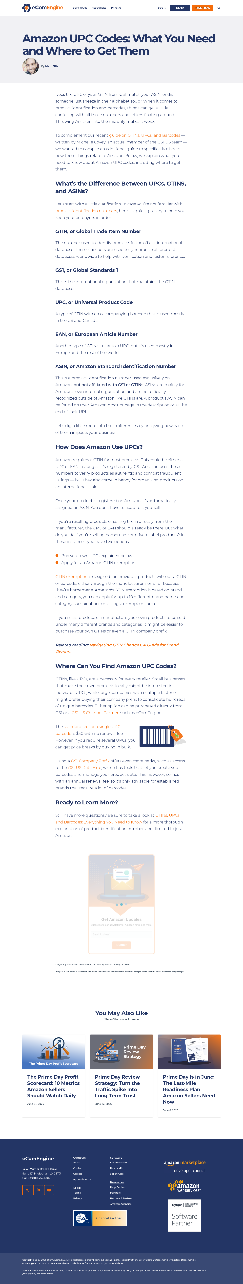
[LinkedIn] (38, 1190)
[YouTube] (49, 1190)
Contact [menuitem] (78, 1168)
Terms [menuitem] (77, 1192)
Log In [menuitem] (162, 7)
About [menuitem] (77, 1162)
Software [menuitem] (80, 7)
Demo (180, 7)
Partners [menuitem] (115, 1192)
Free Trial (203, 7)
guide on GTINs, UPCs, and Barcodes (144, 135)
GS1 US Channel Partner (95, 712)
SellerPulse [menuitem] (117, 1173)
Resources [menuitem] (99, 7)
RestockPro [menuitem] (117, 1168)
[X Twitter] (27, 1190)
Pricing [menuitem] (116, 7)
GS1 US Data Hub (84, 767)
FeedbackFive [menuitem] (118, 1162)
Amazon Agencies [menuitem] (121, 1203)
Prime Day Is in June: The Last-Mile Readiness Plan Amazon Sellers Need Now (189, 1089)
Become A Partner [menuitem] (121, 1198)
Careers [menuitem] (77, 1173)
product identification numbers (86, 210)
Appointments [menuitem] (82, 1179)
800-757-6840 (41, 1178)
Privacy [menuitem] (77, 1198)
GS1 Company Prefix (90, 761)
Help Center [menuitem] (117, 1187)
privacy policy (29, 1273)
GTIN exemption (71, 576)
